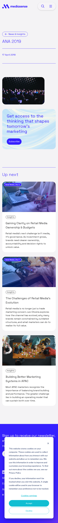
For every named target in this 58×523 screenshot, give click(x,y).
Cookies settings (29, 495)
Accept (29, 503)
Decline (29, 511)
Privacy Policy (15, 473)
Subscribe (14, 141)
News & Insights (17, 34)
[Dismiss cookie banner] (48, 443)
